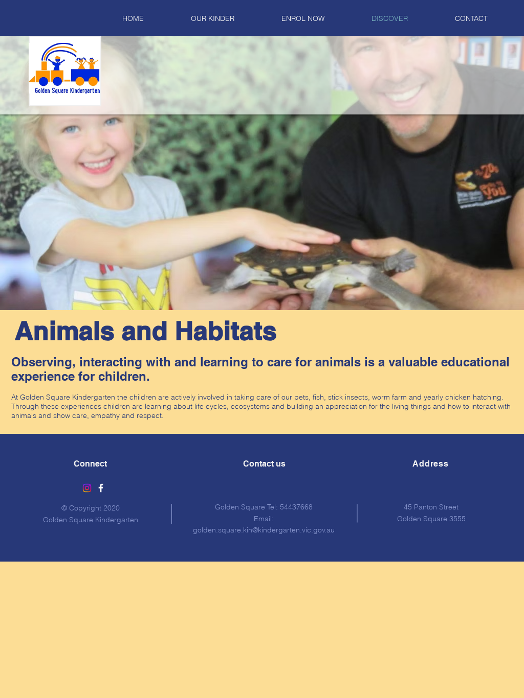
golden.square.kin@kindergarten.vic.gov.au (264, 529)
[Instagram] (87, 488)
